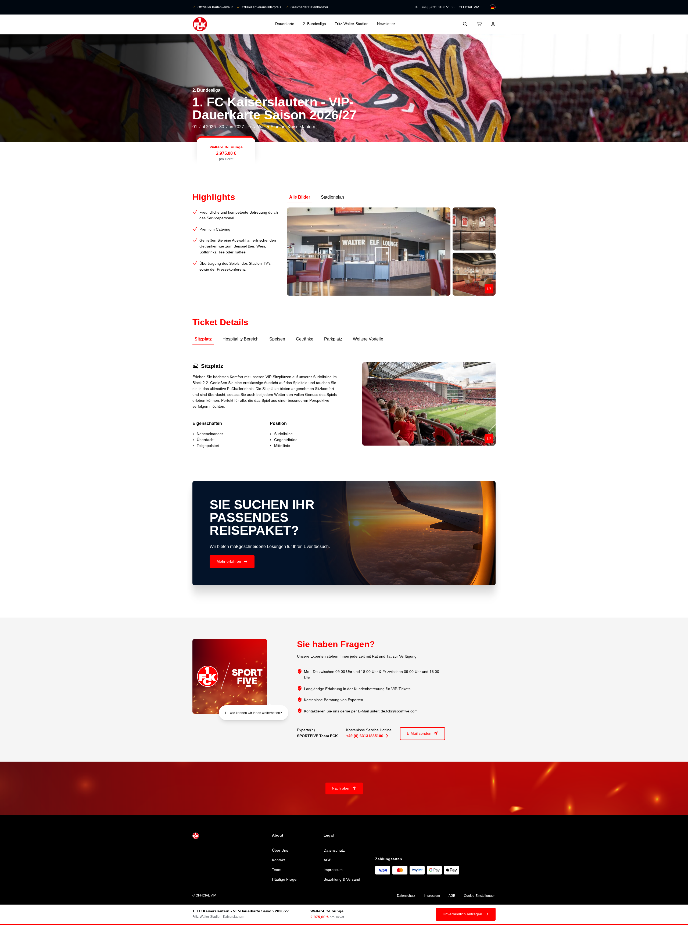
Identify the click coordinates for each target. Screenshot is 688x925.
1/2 (489, 439)
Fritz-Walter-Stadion (351, 23)
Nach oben (344, 788)
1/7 (489, 289)
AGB (327, 860)
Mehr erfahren (232, 561)
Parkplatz (333, 339)
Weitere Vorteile (368, 339)
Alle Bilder (299, 197)
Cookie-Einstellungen (480, 896)
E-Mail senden (422, 733)
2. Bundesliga (314, 23)
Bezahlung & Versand (342, 879)
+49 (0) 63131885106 (367, 736)
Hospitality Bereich (241, 339)
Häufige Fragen (285, 879)
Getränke (304, 339)
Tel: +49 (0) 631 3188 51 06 (434, 7)
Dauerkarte (284, 23)
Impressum (333, 869)
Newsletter (386, 23)
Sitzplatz (203, 339)
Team (276, 869)
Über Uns (280, 850)
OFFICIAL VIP (469, 7)
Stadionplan (332, 197)
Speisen (277, 339)
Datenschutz (334, 850)
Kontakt (278, 860)
